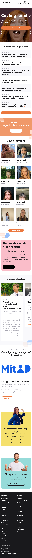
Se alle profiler (16, 230)
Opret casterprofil (21, 502)
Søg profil (19, 498)
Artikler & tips (4, 518)
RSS (2, 512)
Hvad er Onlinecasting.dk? (23, 518)
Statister (3, 526)
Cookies (19, 525)
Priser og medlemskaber (7, 502)
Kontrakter (19, 511)
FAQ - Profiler (4, 505)
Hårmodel (3, 529)
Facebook (20, 532)
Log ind (16, 32)
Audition (3, 533)
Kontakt (19, 527)
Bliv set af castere (16, 484)
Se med (16, 441)
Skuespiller (4, 538)
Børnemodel (4, 531)
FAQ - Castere (20, 509)
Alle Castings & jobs (16, 112)
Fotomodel (4, 540)
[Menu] (29, 2)
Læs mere (16, 130)
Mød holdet (20, 520)
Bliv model (3, 536)
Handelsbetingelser (22, 522)
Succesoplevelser (5, 507)
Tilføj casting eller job (22, 500)
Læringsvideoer (5, 520)
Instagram (21, 529)
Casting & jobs (5, 498)
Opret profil (16, 27)
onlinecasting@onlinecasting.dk (9, 553)
